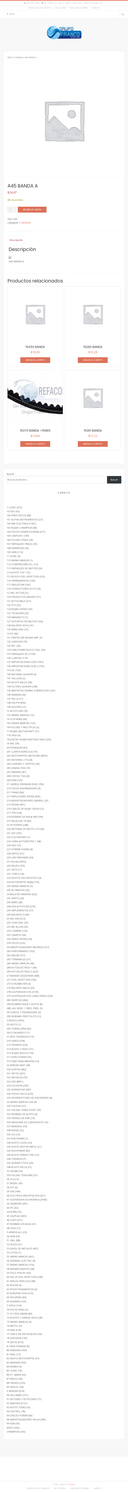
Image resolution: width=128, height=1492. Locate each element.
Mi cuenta (60, 8)
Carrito (95, 8)
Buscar (10, 474)
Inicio (10, 57)
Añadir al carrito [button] (35, 359)
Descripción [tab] (16, 240)
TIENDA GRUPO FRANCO (40, 8)
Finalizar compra (78, 8)
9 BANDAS (19, 57)
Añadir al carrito (32, 209)
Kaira (72, 1484)
